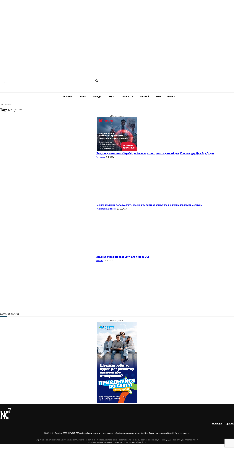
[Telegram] (80, 80)
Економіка (100, 157)
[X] (90, 80)
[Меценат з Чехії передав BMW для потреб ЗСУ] (47, 278)
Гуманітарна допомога (106, 209)
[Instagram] (75, 80)
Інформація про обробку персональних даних (120, 433)
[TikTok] (85, 80)
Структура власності (183, 433)
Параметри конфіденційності (161, 433)
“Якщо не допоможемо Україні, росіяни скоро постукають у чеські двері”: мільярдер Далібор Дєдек (155, 153)
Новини (99, 260)
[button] (96, 80)
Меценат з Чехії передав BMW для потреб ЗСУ (123, 256)
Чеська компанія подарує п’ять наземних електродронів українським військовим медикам (149, 205)
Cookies (144, 433)
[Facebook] (70, 80)
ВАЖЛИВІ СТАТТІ (9, 314)
